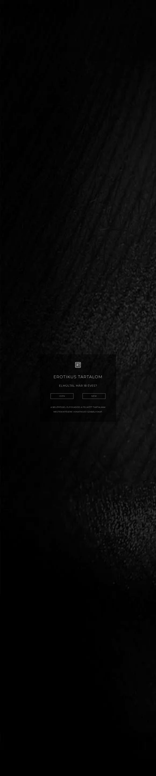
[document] (78, 388)
